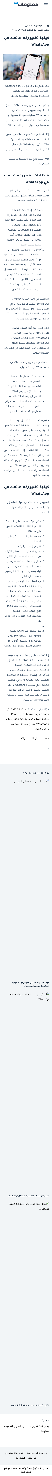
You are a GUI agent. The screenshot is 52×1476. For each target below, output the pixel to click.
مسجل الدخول (22, 1426)
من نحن (32, 1458)
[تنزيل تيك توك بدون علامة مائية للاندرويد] (26, 1301)
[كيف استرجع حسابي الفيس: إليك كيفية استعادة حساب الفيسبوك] (26, 879)
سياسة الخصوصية (37, 1453)
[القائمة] (46, 4)
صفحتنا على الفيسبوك (35, 738)
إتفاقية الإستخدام (14, 1453)
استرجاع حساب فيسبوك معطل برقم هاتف (28, 1196)
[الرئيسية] (48, 26)
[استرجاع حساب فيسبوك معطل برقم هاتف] (26, 1092)
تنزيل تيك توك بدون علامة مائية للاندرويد (30, 1406)
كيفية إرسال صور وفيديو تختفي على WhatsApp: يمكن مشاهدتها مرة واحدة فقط (27, 724)
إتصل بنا (20, 1458)
